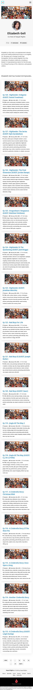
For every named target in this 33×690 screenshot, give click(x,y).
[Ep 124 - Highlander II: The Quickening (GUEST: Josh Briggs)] (16, 238)
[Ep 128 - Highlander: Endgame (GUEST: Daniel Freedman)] (16, 86)
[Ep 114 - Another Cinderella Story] (16, 588)
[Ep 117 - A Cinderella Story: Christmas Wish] (16, 483)
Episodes (9, 673)
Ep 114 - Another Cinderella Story (16, 597)
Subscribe (19, 675)
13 (24, 660)
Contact (24, 673)
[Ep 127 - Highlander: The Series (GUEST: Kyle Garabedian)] (16, 123)
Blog (14, 675)
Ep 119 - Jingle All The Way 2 (14, 423)
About (4, 673)
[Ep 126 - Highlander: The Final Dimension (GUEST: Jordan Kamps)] (16, 161)
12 (19, 660)
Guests (19, 673)
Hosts (14, 673)
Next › (21, 664)
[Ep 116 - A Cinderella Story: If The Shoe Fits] (16, 519)
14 (28, 660)
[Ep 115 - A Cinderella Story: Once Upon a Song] (16, 554)
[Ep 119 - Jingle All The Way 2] (16, 414)
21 (15, 664)
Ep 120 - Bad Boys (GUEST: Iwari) (15, 391)
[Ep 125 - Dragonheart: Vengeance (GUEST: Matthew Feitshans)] (16, 202)
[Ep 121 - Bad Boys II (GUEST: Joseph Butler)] (16, 348)
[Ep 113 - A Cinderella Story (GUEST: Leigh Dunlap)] (16, 623)
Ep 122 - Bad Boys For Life (13, 322)
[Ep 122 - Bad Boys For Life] (16, 313)
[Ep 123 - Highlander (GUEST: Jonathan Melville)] (16, 279)
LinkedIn (24, 43)
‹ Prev (5, 660)
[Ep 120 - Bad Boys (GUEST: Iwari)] (16, 382)
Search (29, 673)
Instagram (15, 43)
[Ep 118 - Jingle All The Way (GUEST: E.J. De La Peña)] (16, 446)
